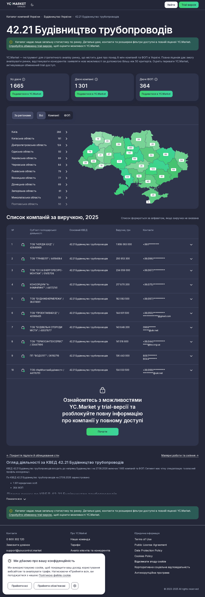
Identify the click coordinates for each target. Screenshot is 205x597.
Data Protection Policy (148, 550)
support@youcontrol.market (24, 550)
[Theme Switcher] (32, 5)
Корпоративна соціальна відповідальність (162, 567)
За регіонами (22, 115)
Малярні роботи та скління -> (180, 455)
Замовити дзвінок (18, 544)
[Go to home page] (16, 4)
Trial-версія (188, 4)
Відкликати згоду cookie (150, 561)
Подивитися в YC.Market (26, 93)
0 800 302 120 (15, 539)
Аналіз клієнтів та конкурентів (90, 550)
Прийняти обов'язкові (51, 585)
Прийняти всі (20, 585)
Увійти (171, 4)
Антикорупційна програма (152, 572)
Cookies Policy (144, 556)
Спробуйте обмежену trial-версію (30, 46)
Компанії (53, 115)
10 (88, 371)
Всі (41, 115)
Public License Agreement (151, 544)
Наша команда (80, 539)
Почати (102, 431)
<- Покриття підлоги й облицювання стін (32, 455)
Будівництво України (57, 16)
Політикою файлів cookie (55, 575)
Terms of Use (143, 539)
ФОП (67, 115)
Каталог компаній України (23, 16)
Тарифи (75, 544)
